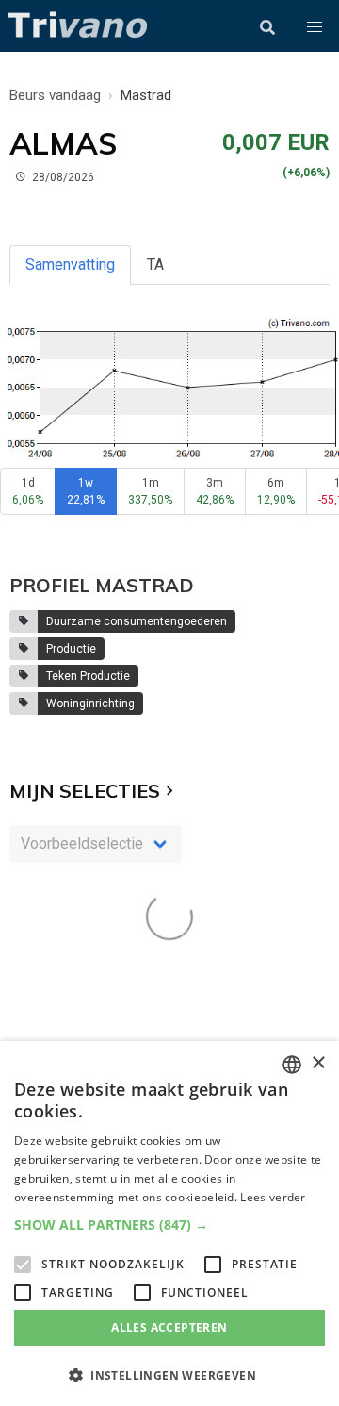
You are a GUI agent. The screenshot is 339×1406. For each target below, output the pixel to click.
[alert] (169, 1223)
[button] (314, 27)
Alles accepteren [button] (169, 1327)
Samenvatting (70, 264)
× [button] (318, 1063)
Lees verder (272, 1197)
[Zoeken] (267, 27)
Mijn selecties (84, 790)
